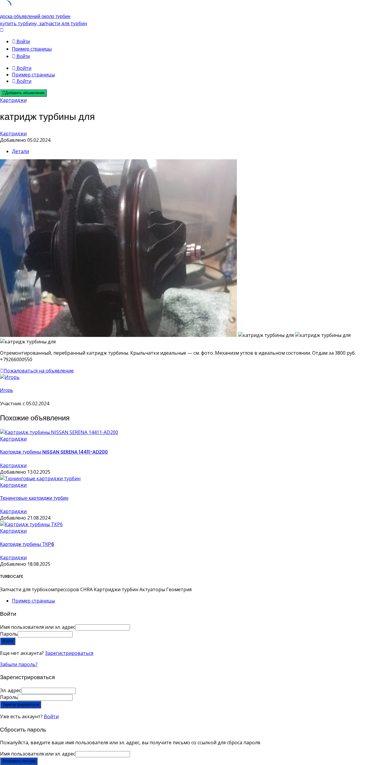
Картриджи (13, 100)
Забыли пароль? (19, 664)
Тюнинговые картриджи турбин (34, 498)
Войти (51, 716)
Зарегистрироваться (69, 653)
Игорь (6, 390)
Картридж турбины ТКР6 (27, 544)
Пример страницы (32, 49)
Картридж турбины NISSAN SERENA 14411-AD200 (54, 452)
